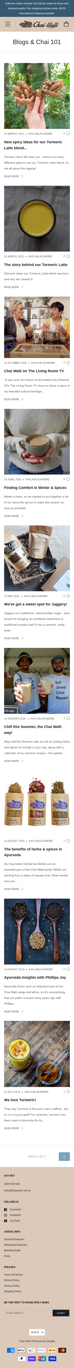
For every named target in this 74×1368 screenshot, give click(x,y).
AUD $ (35, 1332)
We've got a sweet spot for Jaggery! (35, 604)
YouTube (15, 1220)
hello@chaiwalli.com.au (17, 1190)
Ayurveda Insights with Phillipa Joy (35, 977)
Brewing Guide (12, 1250)
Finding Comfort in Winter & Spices (35, 488)
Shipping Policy (13, 1291)
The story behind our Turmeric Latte (35, 265)
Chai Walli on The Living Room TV (34, 371)
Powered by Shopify (43, 1341)
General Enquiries (14, 1239)
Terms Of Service (13, 1274)
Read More (12, 176)
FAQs (7, 1256)
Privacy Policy (12, 1285)
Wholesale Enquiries (15, 1244)
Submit (61, 1313)
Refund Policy (12, 1280)
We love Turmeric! (20, 1100)
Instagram (15, 1215)
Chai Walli (25, 1341)
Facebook (15, 1209)
